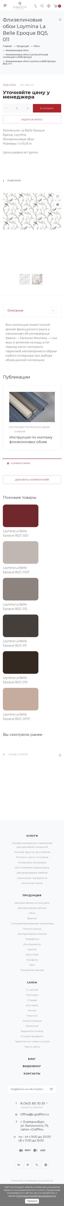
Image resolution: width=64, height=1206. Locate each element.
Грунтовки (32, 954)
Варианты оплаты (32, 1031)
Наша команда (32, 1020)
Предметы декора (32, 970)
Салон (32, 982)
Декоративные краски (32, 907)
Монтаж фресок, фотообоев (32, 852)
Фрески (32, 918)
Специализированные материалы (32, 923)
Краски (32, 949)
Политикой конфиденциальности (36, 1196)
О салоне (32, 989)
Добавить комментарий (32, 479)
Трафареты (32, 939)
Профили (32, 959)
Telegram (27, 1165)
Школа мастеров (32, 883)
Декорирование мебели (32, 872)
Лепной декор (32, 928)
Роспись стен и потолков (32, 857)
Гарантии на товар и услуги (32, 1041)
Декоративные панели (32, 933)
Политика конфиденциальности (32, 1181)
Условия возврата (32, 1036)
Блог (32, 1059)
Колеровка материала (32, 862)
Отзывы (32, 1000)
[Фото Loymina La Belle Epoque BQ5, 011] (32, 211)
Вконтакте (18, 1165)
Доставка (32, 1005)
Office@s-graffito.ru (34, 1114)
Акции (32, 1010)
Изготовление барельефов (32, 867)
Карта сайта (32, 1046)
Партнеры (32, 994)
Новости (32, 1015)
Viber (36, 1165)
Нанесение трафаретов (32, 878)
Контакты (32, 1073)
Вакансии (32, 1025)
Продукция (32, 895)
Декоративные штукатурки (32, 902)
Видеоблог (32, 1066)
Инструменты (32, 944)
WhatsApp (45, 1165)
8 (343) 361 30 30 (32, 1103)
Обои (32, 913)
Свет (32, 964)
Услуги (32, 835)
